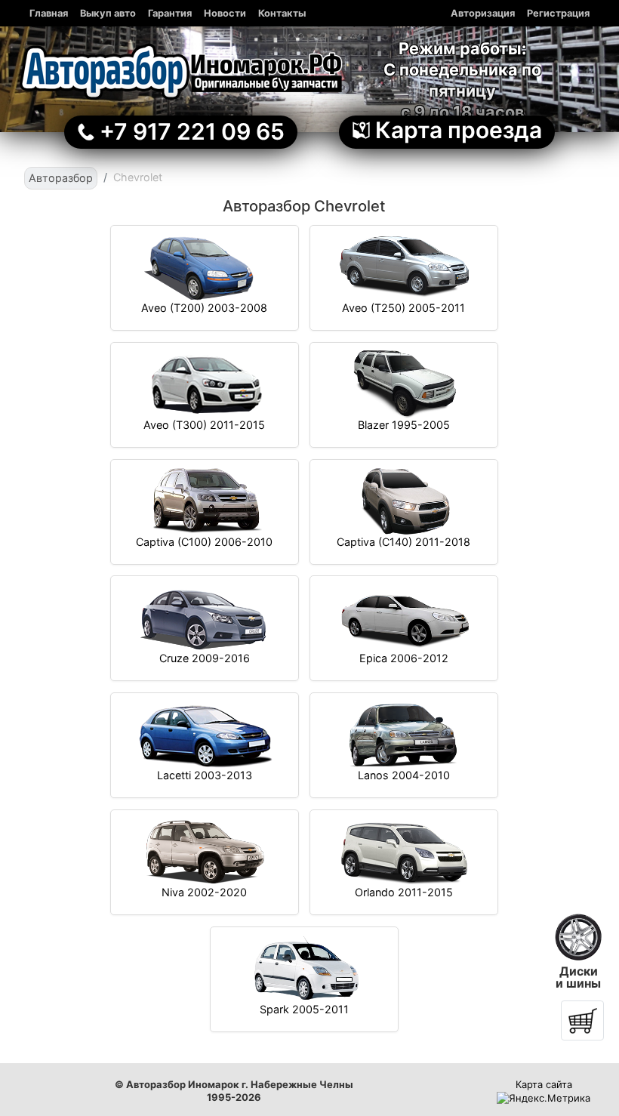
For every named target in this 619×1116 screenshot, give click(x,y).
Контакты (282, 13)
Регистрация (558, 13)
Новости (225, 13)
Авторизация (483, 13)
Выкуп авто (108, 13)
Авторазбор (61, 177)
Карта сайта (544, 1084)
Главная (48, 13)
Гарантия (170, 13)
